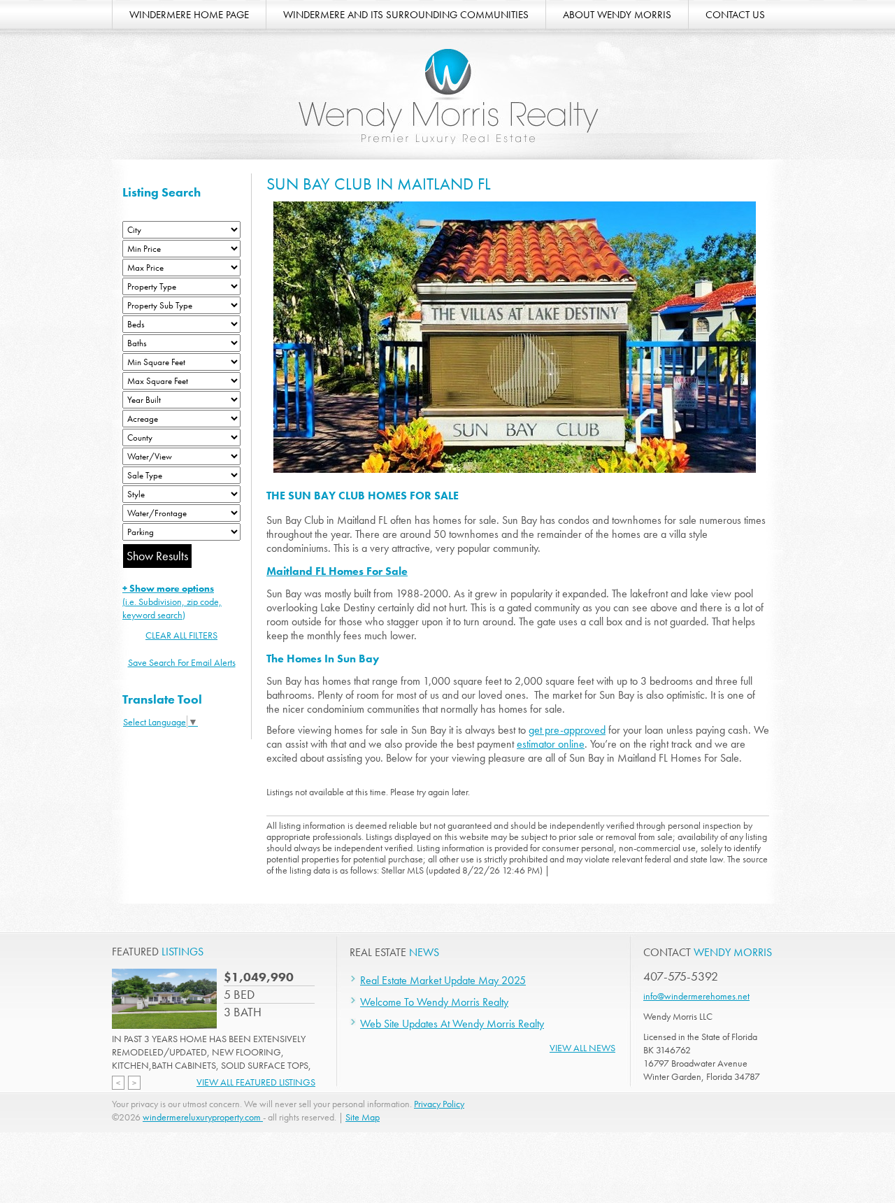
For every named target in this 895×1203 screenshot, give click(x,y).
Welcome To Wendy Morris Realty (434, 1002)
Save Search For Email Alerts (182, 662)
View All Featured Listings (255, 1082)
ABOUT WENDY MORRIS (617, 15)
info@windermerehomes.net (696, 996)
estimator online (551, 743)
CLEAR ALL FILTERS (181, 635)
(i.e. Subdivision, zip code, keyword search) (172, 601)
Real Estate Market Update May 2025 (443, 980)
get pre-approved (567, 729)
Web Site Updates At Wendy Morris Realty (452, 1023)
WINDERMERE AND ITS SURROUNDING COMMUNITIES (406, 15)
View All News (582, 1047)
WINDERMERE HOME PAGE (189, 15)
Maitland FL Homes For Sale (337, 571)
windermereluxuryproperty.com (203, 1117)
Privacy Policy (439, 1103)
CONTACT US (735, 15)
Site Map (362, 1117)
